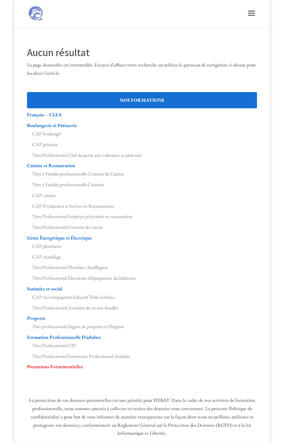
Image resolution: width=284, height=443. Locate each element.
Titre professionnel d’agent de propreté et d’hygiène (78, 326)
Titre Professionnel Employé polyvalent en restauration (82, 216)
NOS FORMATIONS (142, 100)
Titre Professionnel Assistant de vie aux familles (75, 308)
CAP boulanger (46, 133)
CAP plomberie (46, 246)
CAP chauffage (46, 257)
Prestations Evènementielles (55, 366)
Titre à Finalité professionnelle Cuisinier (68, 184)
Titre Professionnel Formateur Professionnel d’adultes (81, 356)
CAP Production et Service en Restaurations (73, 206)
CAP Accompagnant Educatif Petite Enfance (73, 297)
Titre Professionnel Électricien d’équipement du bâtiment (83, 278)
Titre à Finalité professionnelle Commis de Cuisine (78, 174)
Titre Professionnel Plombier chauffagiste (70, 267)
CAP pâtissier (45, 144)
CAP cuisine (43, 195)
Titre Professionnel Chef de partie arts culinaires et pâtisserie (87, 155)
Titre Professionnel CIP (54, 345)
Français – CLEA (44, 114)
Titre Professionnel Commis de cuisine (67, 227)
